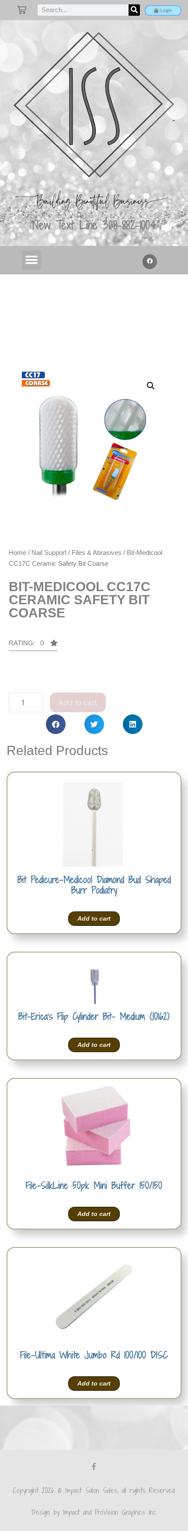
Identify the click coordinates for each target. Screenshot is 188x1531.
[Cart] (22, 10)
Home (17, 552)
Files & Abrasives (97, 552)
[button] (32, 260)
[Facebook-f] (94, 1466)
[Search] (134, 10)
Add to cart (78, 702)
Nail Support (48, 552)
